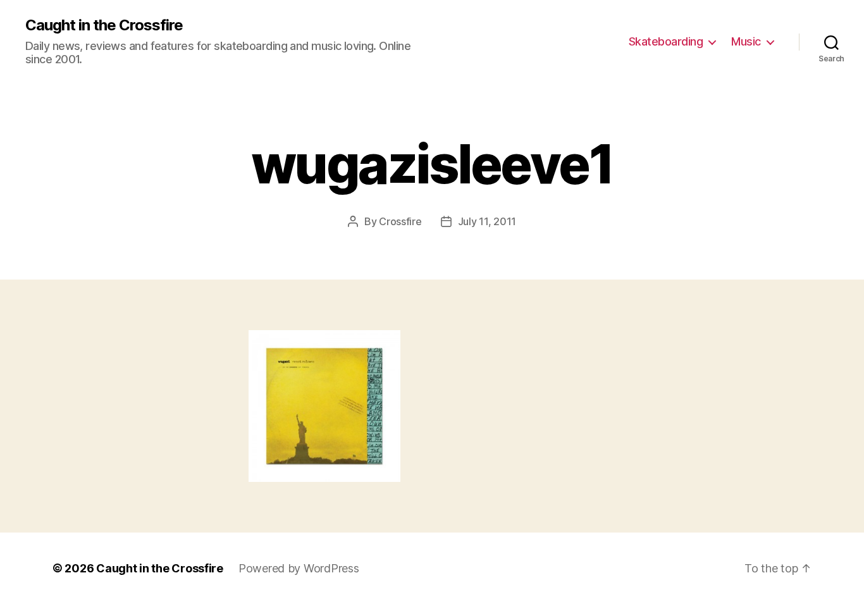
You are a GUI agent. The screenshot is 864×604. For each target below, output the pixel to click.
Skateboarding (666, 41)
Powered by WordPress (298, 568)
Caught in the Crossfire (104, 25)
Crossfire (400, 221)
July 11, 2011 (487, 221)
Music (746, 41)
